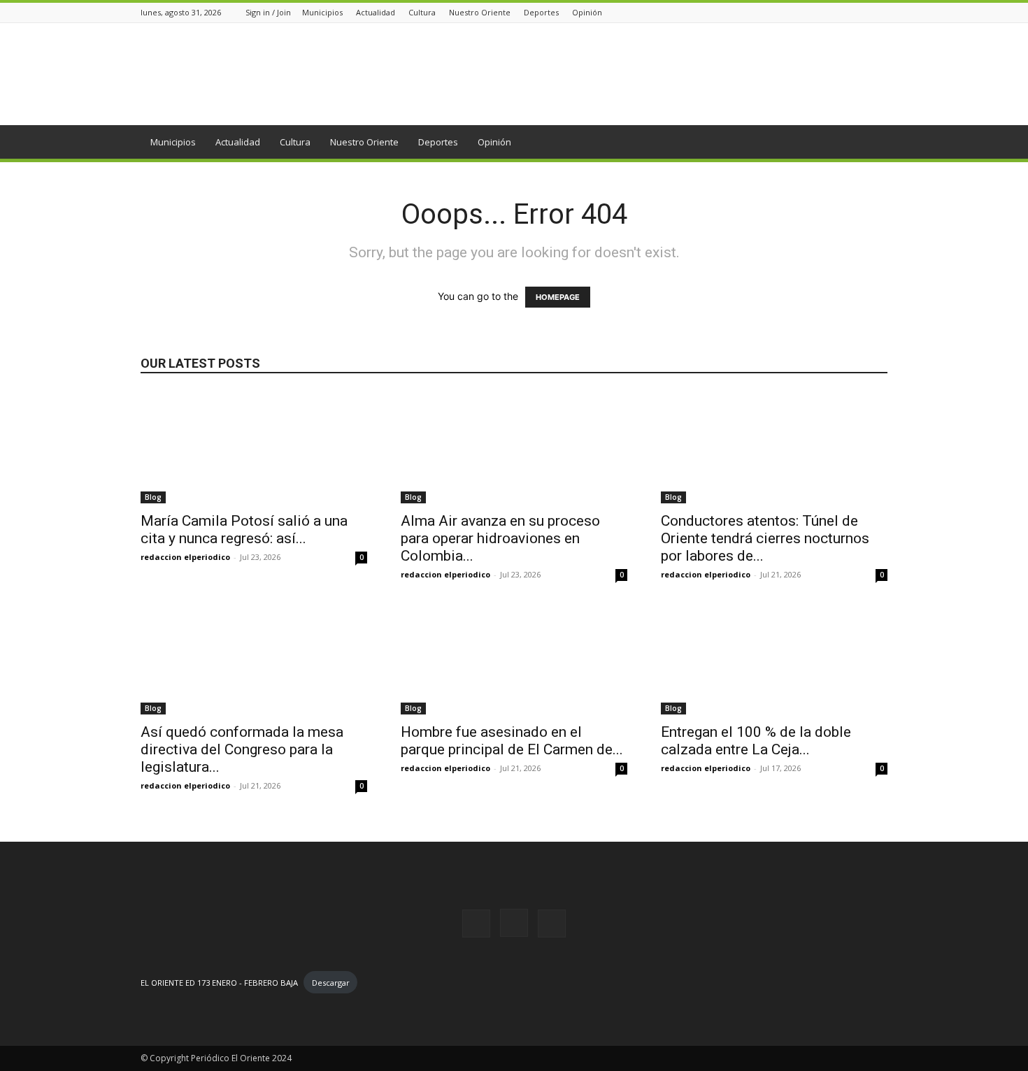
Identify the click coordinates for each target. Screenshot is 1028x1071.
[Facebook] (844, 12)
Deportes (541, 12)
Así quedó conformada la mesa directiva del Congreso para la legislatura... (242, 749)
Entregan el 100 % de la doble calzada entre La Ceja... (756, 741)
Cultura (422, 12)
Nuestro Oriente (480, 12)
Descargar (331, 982)
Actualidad (375, 12)
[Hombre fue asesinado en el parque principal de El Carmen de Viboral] (514, 658)
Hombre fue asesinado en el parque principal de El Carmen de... (512, 741)
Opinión (587, 12)
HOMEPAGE (558, 297)
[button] (870, 143)
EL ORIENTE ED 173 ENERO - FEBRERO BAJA (219, 982)
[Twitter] (879, 12)
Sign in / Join (268, 12)
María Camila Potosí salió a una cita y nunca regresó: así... (244, 529)
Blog (153, 497)
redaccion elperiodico (185, 557)
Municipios (322, 12)
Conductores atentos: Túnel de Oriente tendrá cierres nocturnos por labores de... (765, 538)
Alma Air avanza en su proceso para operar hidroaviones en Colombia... (500, 538)
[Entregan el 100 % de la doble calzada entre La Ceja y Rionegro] (774, 658)
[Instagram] (862, 12)
